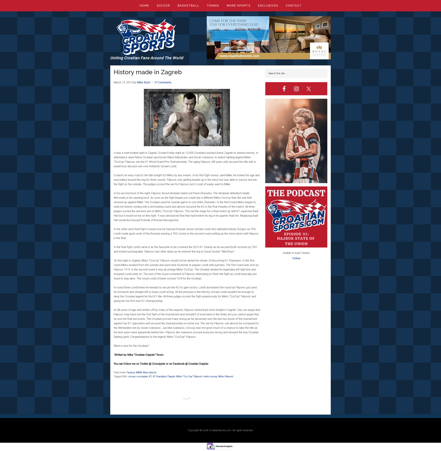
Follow (296, 258)
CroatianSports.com (220, 430)
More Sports (149, 372)
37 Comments (163, 82)
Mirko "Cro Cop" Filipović (189, 376)
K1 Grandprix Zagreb (164, 376)
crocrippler (142, 376)
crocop (132, 376)
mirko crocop (210, 376)
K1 (150, 376)
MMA (139, 372)
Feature (131, 372)
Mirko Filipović (225, 376)
